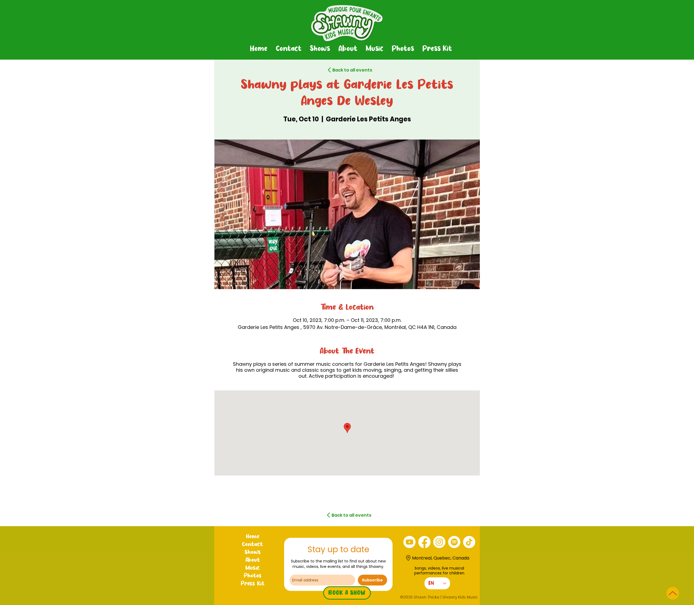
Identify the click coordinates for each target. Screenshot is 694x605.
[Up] (672, 593)
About (252, 560)
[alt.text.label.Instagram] (439, 542)
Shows (253, 552)
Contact (252, 545)
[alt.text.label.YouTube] (409, 542)
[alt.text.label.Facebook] (424, 542)
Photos (253, 576)
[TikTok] (469, 542)
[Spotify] (454, 542)
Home (252, 537)
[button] (320, 49)
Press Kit (253, 584)
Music (252, 568)
